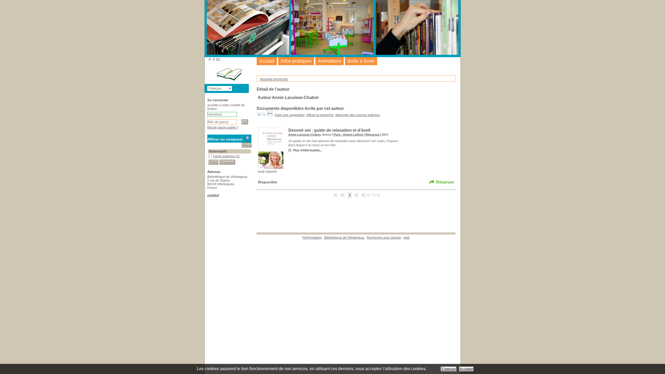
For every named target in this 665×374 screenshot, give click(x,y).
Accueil (266, 61)
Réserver (445, 182)
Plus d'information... (307, 150)
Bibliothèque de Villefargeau (344, 237)
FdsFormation (312, 237)
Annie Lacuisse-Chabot (304, 134)
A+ (218, 59)
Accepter (466, 369)
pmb (406, 237)
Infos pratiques (296, 61)
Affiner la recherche (320, 115)
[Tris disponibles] (269, 115)
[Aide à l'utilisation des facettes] (247, 138)
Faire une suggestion (290, 115)
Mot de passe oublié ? (222, 127)
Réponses (373, 134)
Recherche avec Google (384, 237)
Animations (329, 61)
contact (213, 195)
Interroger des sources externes (357, 115)
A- (210, 58)
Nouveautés (218, 151)
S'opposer (448, 369)
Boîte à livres (361, 61)
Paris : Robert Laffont (348, 134)
